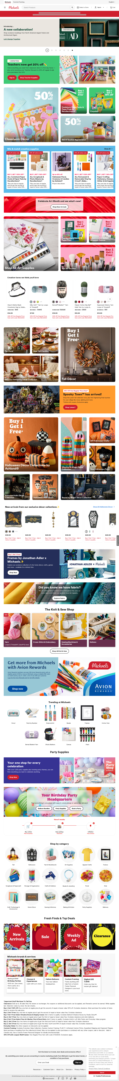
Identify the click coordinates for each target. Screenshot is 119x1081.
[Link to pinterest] (66, 1078)
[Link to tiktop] (70, 1078)
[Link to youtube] (75, 1078)
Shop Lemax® (70, 407)
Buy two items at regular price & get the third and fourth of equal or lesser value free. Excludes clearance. (46, 1021)
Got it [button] (102, 1073)
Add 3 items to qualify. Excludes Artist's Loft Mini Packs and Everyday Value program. (55, 1019)
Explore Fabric (59, 598)
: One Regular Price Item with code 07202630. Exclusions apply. (38, 1035)
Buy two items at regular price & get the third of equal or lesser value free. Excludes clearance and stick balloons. (49, 1017)
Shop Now (9, 39)
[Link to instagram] (62, 1078)
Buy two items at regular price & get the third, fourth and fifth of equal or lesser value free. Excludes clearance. (48, 1024)
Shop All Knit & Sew (59, 651)
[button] (102, 1076)
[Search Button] (72, 7)
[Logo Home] (13, 7)
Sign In (12, 78)
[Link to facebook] (58, 1078)
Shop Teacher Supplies (29, 78)
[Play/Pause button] (47, 50)
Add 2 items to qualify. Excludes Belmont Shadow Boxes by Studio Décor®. (50, 1015)
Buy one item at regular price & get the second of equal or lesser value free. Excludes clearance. (43, 1012)
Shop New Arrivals (59, 207)
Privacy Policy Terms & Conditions (99, 1068)
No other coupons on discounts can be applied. (26, 1026)
